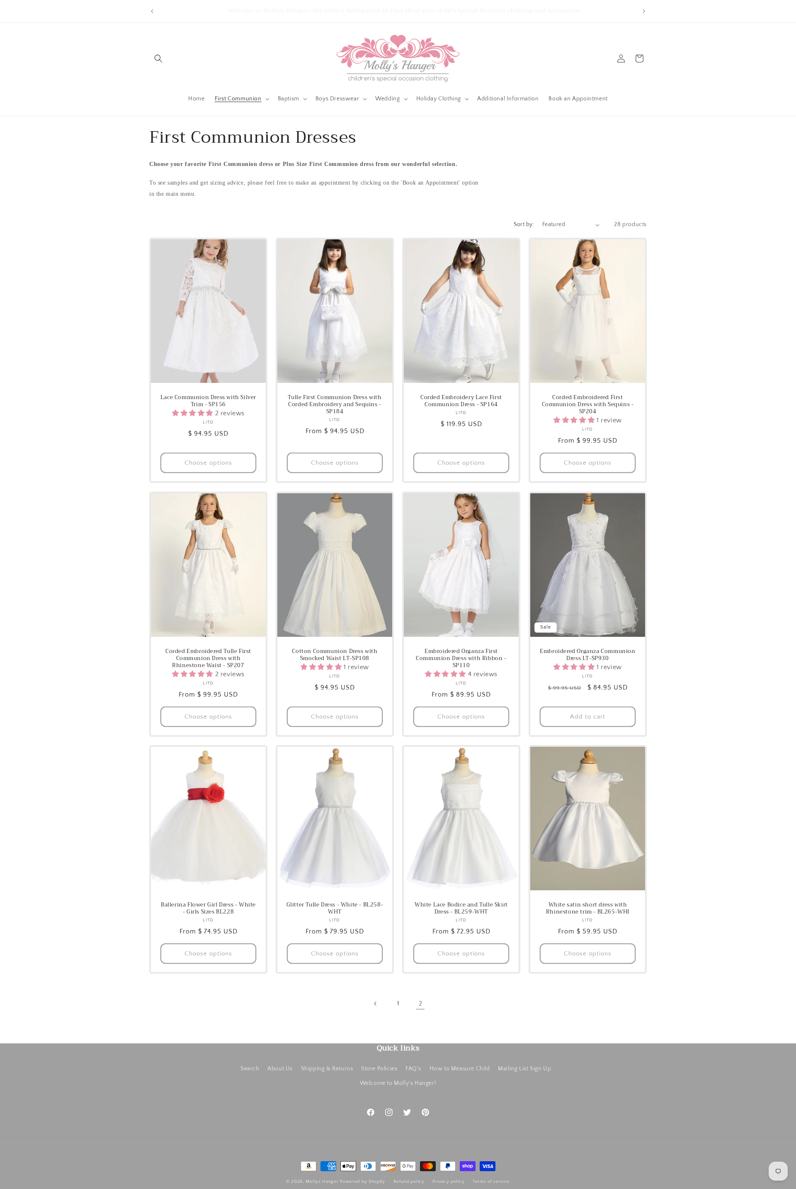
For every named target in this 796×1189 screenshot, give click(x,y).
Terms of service (491, 1181)
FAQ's (413, 1068)
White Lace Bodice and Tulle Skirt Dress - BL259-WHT (461, 908)
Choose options (208, 462)
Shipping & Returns (327, 1068)
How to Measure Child (460, 1068)
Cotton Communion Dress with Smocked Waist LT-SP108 (334, 655)
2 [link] (420, 1003)
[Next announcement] (644, 11)
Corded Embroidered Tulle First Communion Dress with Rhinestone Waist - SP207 (208, 658)
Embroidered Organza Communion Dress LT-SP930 (587, 655)
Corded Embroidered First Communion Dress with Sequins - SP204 (588, 405)
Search (250, 1068)
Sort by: (524, 224)
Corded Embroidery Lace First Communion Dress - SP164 (461, 402)
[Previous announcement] (152, 11)
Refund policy (409, 1181)
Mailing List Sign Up (524, 1068)
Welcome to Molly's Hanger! (398, 1082)
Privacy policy (448, 1181)
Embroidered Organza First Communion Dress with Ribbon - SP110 (461, 658)
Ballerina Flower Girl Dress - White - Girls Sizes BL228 (208, 908)
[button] (158, 58)
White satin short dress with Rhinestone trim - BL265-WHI (587, 908)
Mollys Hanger (322, 1181)
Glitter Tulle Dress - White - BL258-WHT (334, 908)
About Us (280, 1068)
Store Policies (379, 1068)
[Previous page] (375, 1003)
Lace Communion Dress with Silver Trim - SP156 (208, 402)
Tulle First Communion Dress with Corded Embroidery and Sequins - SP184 (334, 405)
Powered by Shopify (362, 1181)
